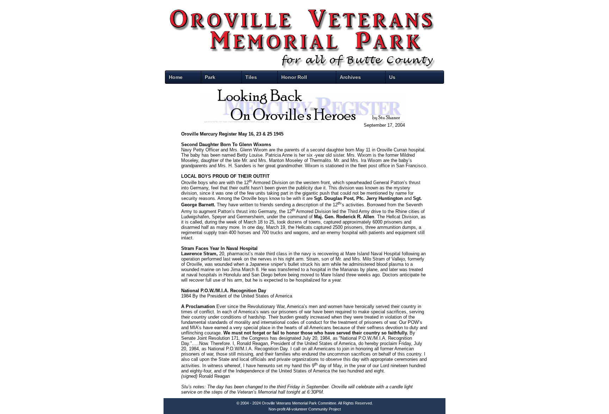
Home (176, 77)
